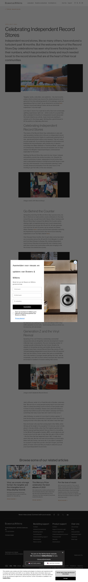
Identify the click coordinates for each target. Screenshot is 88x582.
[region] (44, 575)
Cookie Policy (6, 578)
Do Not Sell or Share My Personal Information (65, 573)
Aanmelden (27, 307)
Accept (66, 578)
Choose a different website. (44, 559)
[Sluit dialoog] (63, 552)
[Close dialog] (75, 262)
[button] (53, 563)
